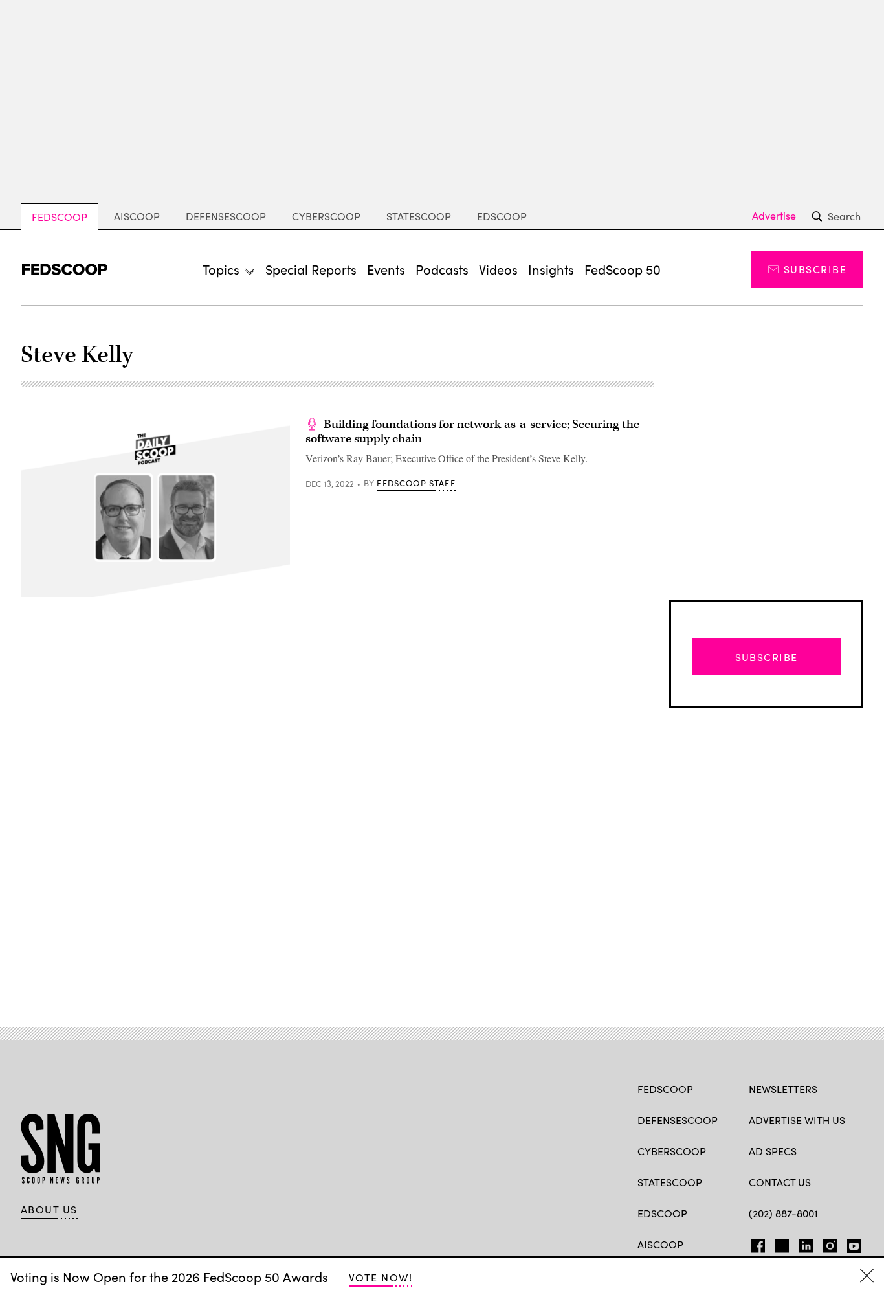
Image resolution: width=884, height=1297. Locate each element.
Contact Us (780, 1182)
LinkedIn (806, 1243)
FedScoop (59, 216)
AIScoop (137, 216)
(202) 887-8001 (783, 1213)
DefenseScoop (226, 216)
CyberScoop (326, 216)
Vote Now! (380, 1277)
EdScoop (502, 216)
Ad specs (773, 1151)
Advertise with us (797, 1120)
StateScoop (418, 216)
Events (386, 269)
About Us (49, 1209)
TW (780, 1243)
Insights (551, 269)
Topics (221, 269)
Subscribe (815, 269)
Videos (498, 269)
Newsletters (783, 1089)
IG (826, 1243)
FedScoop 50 (622, 269)
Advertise (774, 215)
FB (755, 1243)
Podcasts (442, 269)
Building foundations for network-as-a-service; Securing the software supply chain (472, 431)
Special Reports (311, 269)
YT (851, 1243)
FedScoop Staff (416, 483)
